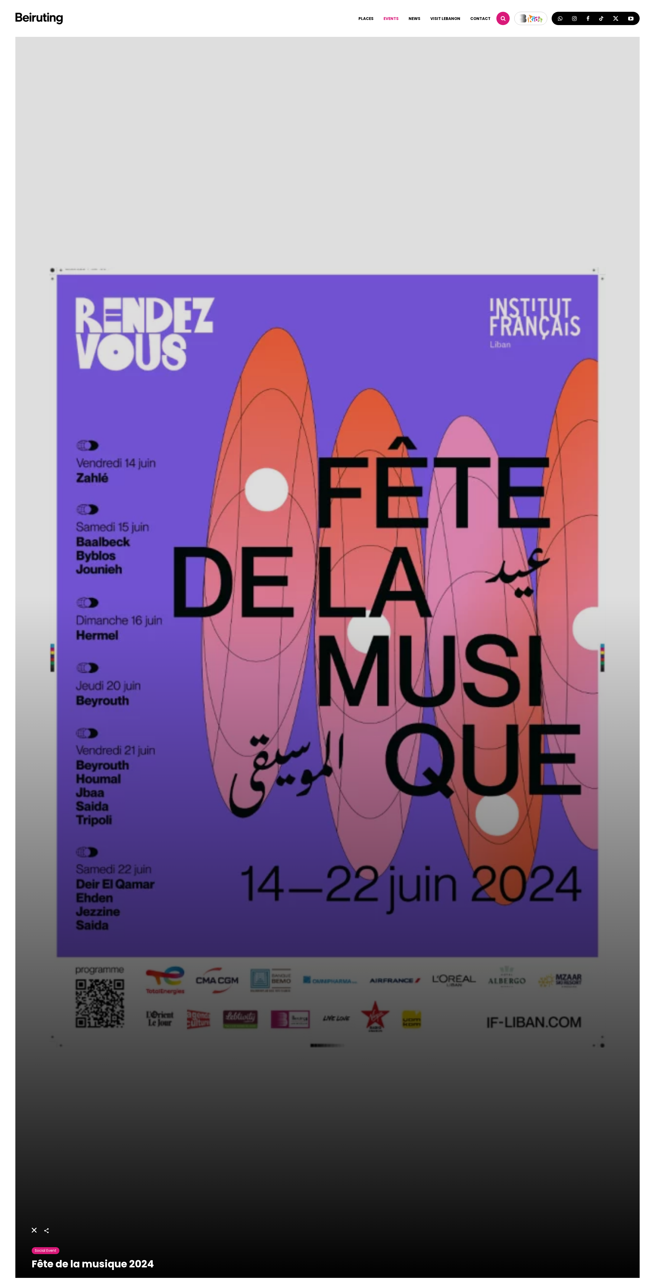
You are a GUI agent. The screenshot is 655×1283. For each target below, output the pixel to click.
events (391, 18)
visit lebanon (445, 18)
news (414, 18)
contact (480, 18)
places (366, 18)
